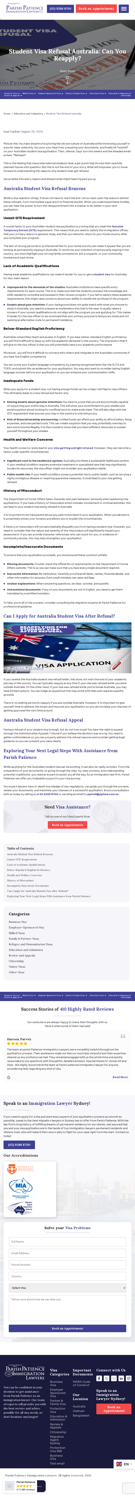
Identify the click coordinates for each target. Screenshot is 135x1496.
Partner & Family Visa (58, 1402)
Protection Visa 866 (57, 1449)
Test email (57, 1463)
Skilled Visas (17, 933)
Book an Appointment (96, 8)
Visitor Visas (17, 966)
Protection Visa (57, 1410)
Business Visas (11, 93)
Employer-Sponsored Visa (26, 927)
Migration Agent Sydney (57, 1440)
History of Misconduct (20, 880)
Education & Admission (58, 1418)
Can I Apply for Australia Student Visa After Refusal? (37, 891)
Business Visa (18, 922)
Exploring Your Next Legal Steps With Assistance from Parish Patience (49, 896)
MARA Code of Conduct (81, 1383)
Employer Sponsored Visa (58, 1393)
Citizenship (16, 961)
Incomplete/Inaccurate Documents (28, 885)
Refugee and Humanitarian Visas (31, 944)
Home (7, 113)
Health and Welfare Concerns (24, 875)
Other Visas (16, 972)
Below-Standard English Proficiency (28, 870)
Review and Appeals (22, 955)
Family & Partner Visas (24, 938)
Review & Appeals (56, 1425)
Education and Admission (28, 113)
